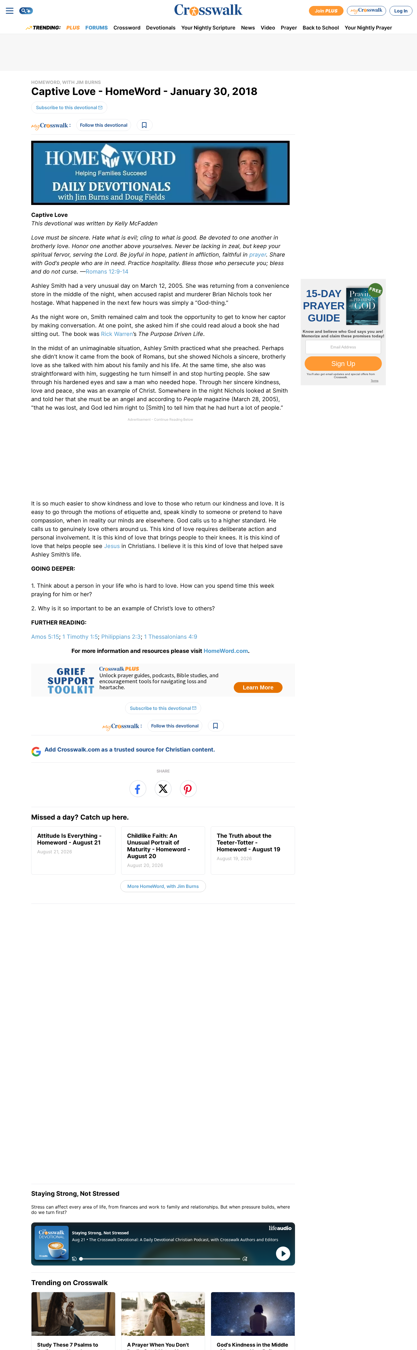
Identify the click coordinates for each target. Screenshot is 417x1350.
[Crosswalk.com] (208, 10)
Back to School (321, 28)
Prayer (289, 28)
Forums (96, 28)
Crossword (126, 28)
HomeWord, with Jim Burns (66, 82)
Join (326, 11)
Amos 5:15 (45, 636)
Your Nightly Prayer (368, 28)
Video (268, 28)
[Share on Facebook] (137, 788)
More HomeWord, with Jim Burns (163, 886)
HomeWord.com (226, 651)
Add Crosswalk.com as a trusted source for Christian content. (130, 749)
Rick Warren (117, 334)
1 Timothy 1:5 (80, 636)
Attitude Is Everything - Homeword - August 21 (69, 843)
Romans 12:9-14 (107, 271)
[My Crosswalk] (366, 11)
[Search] (26, 10)
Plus (73, 28)
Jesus (112, 546)
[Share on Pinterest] (188, 788)
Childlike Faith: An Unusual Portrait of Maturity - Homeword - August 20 (158, 850)
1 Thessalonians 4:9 (170, 636)
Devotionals (161, 28)
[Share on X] (163, 788)
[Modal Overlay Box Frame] (163, 680)
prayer (257, 254)
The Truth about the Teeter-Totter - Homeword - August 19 (248, 846)
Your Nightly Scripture (208, 28)
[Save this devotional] (145, 125)
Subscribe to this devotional (66, 107)
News (248, 28)
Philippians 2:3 (121, 636)
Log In (401, 11)
